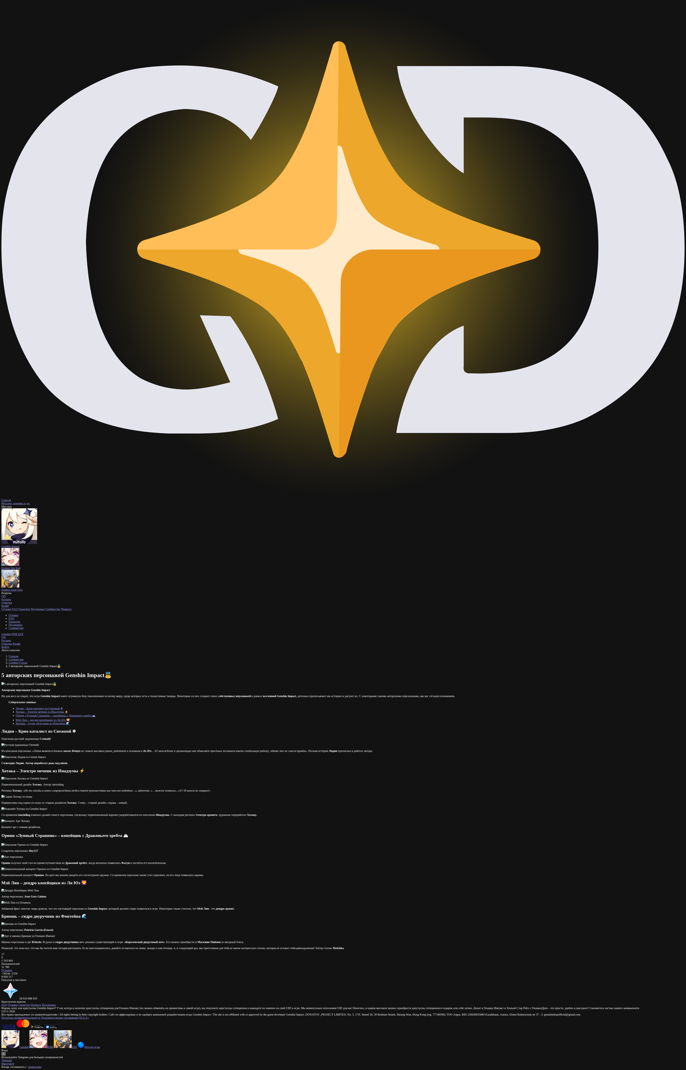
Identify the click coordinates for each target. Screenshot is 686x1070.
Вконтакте (7, 1063)
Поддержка (37, 609)
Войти (5, 647)
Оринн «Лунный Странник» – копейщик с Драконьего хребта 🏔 (55, 715)
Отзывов (6, 970)
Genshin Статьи (18, 662)
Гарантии (24, 609)
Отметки (7, 643)
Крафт (5, 605)
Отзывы (6, 609)
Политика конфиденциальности (21, 1017)
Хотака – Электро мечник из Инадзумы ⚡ (42, 711)
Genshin (6, 634)
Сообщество (52, 609)
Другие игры (92, 1047)
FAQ (15, 609)
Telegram (6, 1060)
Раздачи (6, 639)
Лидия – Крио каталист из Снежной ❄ (39, 708)
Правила (66, 609)
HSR (15, 634)
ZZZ (20, 634)
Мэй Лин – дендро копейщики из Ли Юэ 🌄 (43, 720)
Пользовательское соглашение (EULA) (64, 1017)
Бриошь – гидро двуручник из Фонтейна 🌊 (43, 723)
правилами (34, 1066)
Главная (13, 656)
